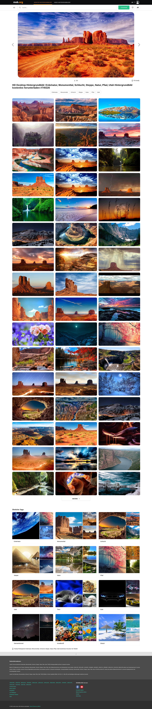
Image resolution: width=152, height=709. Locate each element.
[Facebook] (78, 688)
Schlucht (73, 92)
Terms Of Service (33, 706)
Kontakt (77, 694)
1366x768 (17, 682)
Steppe (81, 92)
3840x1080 (58, 682)
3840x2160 (23, 682)
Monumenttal (64, 92)
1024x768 (17, 684)
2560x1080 (52, 682)
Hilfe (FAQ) (78, 696)
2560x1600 (28, 684)
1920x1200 (12, 684)
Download (124, 7)
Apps (11, 696)
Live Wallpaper (13, 692)
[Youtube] (82, 688)
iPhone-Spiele (13, 688)
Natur (87, 92)
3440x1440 (46, 682)
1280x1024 (40, 682)
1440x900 (64, 682)
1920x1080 (12, 682)
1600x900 (29, 682)
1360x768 (23, 684)
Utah (98, 92)
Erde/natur (55, 92)
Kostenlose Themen (14, 694)
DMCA (39, 706)
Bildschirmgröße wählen (81, 692)
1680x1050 (69, 682)
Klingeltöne (12, 690)
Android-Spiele (13, 686)
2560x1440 (34, 682)
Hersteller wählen (80, 690)
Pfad (93, 92)
